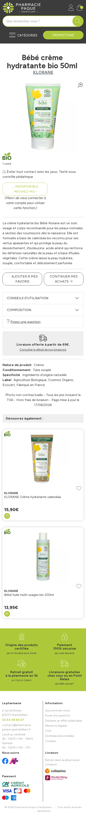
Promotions (63, 35)
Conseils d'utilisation (27, 298)
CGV (48, 731)
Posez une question (25, 322)
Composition (19, 310)
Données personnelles (59, 736)
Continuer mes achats (64, 278)
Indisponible (26, 188)
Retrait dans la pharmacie (62, 760)
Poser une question (57, 715)
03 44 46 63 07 (13, 720)
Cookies (50, 741)
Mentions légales (56, 725)
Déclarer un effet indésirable (63, 720)
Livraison (51, 764)
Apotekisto (44, 810)
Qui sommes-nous (57, 710)
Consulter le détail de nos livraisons (43, 349)
